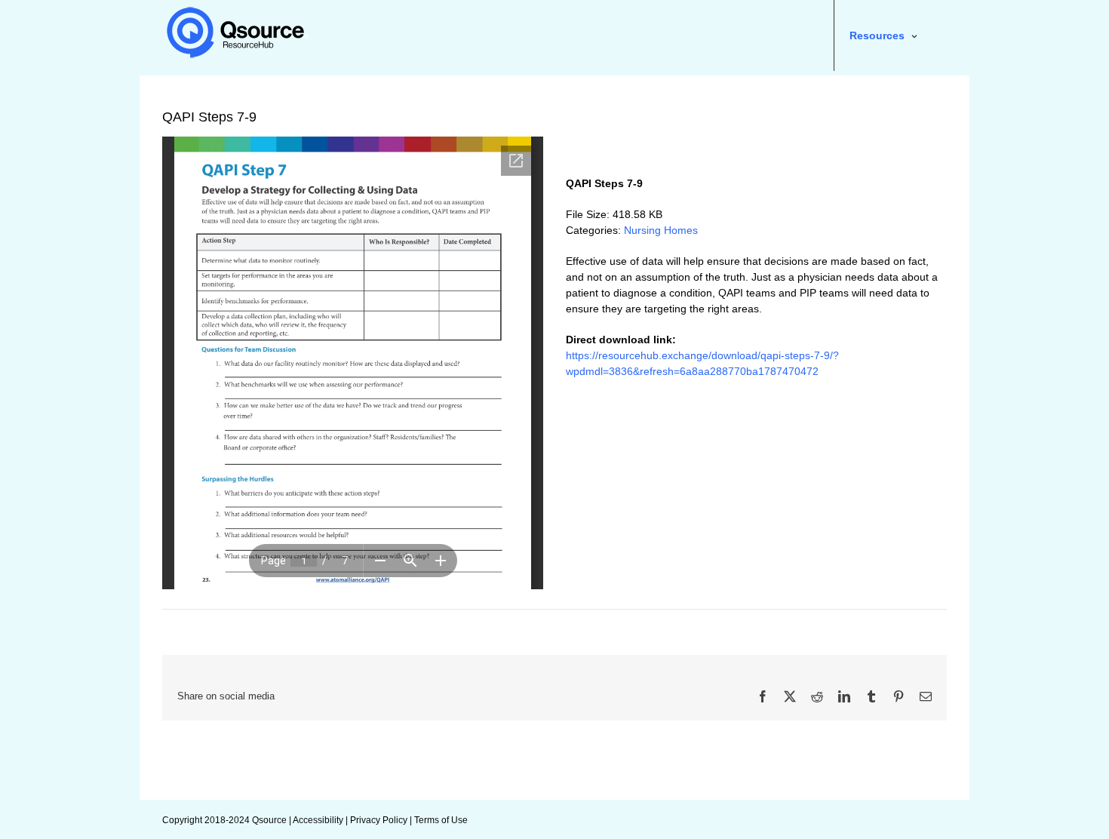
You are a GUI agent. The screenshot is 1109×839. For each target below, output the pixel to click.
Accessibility (318, 820)
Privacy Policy (378, 820)
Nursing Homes (661, 230)
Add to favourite (628, 149)
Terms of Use (441, 820)
